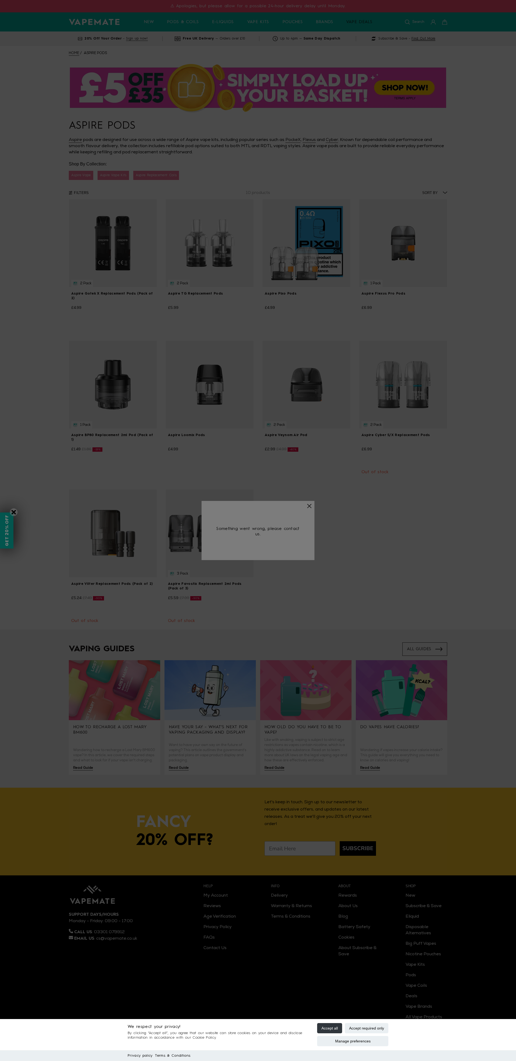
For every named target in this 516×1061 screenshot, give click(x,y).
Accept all (329, 1028)
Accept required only (366, 1028)
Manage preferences (353, 1041)
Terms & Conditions (172, 1056)
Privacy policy (140, 1056)
